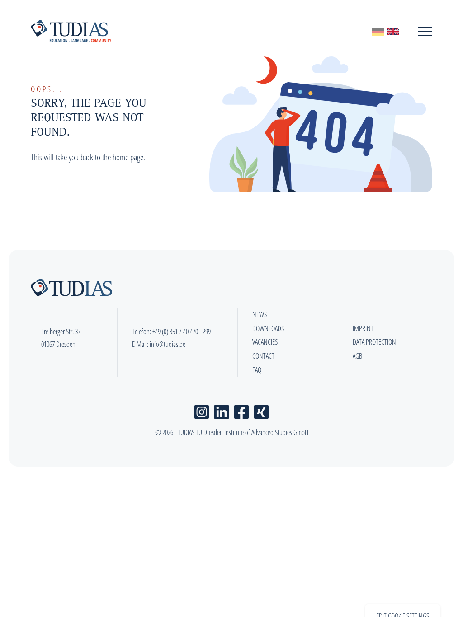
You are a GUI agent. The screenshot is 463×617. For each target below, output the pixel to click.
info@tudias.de (167, 344)
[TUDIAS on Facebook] (241, 410)
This (36, 157)
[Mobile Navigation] (425, 31)
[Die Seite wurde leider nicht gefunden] (378, 31)
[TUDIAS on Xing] (261, 410)
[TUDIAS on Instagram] (201, 410)
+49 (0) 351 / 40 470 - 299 (181, 332)
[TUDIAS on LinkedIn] (221, 410)
